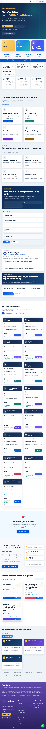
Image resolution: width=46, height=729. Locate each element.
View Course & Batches (8, 597)
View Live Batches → (8, 121)
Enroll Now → (17, 334)
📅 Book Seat (17, 597)
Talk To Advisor (14, 241)
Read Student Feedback (7, 636)
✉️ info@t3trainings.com (35, 710)
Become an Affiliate (22, 717)
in (7, 717)
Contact (19, 719)
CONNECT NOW (6, 714)
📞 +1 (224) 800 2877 (34, 707)
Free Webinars (21, 706)
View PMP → (6, 241)
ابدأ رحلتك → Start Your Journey (9, 566)
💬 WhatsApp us (14, 29)
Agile (17, 313)
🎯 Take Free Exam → (19, 26)
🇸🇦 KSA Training (21, 710)
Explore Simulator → (8, 139)
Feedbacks (20, 723)
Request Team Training (8, 293)
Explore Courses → (7, 26)
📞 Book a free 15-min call (6, 29)
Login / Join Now (42, 1)
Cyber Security (22, 313)
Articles (19, 705)
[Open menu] (31, 1)
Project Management (9, 313)
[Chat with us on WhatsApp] (42, 725)
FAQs (19, 721)
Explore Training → (29, 139)
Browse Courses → (29, 121)
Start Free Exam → (23, 531)
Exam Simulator (21, 714)
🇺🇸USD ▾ (34, 1)
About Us (20, 703)
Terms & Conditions (29, 727)
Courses (19, 708)
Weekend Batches (21, 716)
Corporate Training (22, 712)
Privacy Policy (36, 727)
